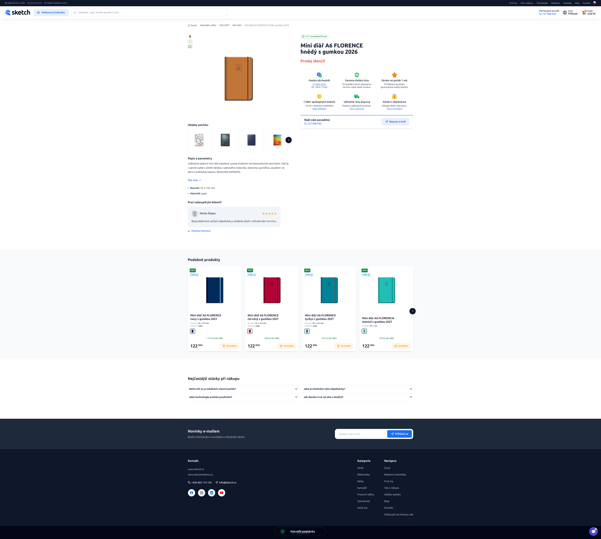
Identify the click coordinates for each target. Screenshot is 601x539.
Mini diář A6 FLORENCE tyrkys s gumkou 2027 (320, 317)
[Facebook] (191, 493)
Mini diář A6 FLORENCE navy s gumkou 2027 (205, 317)
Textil (360, 467)
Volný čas (362, 507)
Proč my (513, 3)
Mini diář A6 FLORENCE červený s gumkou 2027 (263, 317)
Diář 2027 (224, 25)
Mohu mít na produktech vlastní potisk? (212, 388)
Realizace (555, 3)
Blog (577, 3)
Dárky (360, 481)
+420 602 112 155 (201, 482)
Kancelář (362, 487)
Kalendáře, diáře (208, 25)
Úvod (387, 467)
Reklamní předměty (395, 474)
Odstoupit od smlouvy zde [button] (398, 514)
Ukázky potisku (392, 494)
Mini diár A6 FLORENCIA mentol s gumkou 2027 (378, 320)
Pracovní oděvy (365, 494)
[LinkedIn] (211, 493)
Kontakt (586, 3)
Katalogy (567, 3)
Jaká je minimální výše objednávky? (324, 388)
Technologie (542, 3)
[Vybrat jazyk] (594, 3)
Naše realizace (319, 108)
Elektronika (363, 474)
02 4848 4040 (319, 84)
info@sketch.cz (227, 482)
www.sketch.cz (196, 469)
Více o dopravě (357, 108)
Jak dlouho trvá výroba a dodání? (323, 397)
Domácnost (363, 501)
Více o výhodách (394, 108)
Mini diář (237, 25)
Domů (194, 25)
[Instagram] (201, 493)
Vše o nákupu (527, 3)
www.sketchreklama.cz (200, 474)
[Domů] (17, 12)
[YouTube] (221, 493)
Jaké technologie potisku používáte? (210, 397)
